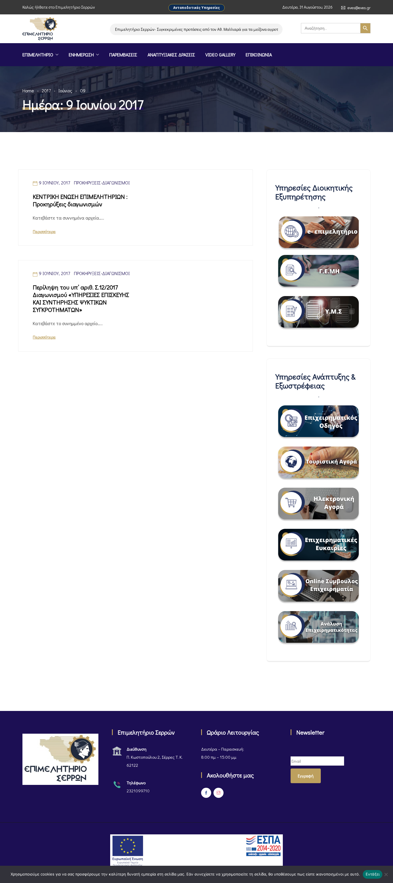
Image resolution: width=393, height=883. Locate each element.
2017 (46, 90)
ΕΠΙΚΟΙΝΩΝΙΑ (259, 55)
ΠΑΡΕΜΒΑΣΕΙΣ (123, 55)
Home (28, 90)
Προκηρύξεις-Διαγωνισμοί (102, 183)
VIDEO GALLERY (220, 55)
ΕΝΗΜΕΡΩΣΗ (81, 55)
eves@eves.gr (359, 8)
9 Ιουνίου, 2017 (54, 183)
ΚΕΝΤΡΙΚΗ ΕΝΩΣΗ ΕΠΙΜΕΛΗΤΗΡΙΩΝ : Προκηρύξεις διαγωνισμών (80, 200)
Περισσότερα (44, 231)
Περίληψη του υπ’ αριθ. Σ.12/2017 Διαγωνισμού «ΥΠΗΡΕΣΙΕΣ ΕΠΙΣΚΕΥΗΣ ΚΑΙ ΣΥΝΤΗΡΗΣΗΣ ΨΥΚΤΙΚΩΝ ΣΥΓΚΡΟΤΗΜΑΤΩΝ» (81, 298)
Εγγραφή (306, 776)
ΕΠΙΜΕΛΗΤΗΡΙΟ (37, 55)
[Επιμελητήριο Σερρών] (39, 29)
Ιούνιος (65, 90)
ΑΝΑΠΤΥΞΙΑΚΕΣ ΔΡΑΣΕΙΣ (171, 55)
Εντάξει (373, 874)
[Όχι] (386, 874)
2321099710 (138, 791)
